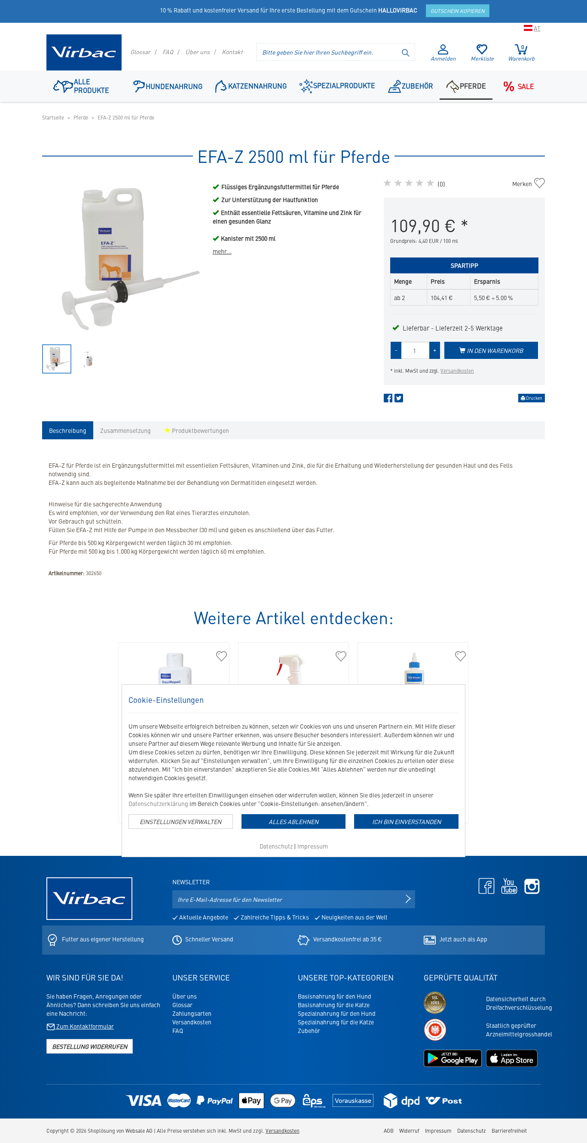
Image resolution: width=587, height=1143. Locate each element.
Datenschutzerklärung (158, 803)
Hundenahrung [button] (174, 86)
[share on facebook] (388, 399)
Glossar (140, 51)
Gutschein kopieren (458, 10)
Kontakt (232, 51)
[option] (123, 259)
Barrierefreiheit (509, 1130)
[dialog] (293, 770)
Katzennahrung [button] (257, 85)
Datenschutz (276, 846)
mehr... (222, 251)
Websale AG (139, 1130)
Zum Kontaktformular (84, 1026)
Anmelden (443, 58)
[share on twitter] (398, 399)
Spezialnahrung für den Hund (337, 1013)
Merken (526, 183)
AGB (389, 1130)
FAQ (167, 51)
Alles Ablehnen (293, 821)
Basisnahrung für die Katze (334, 1004)
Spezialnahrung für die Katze (336, 1021)
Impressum (312, 846)
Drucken (533, 398)
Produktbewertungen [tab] (200, 430)
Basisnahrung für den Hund (334, 996)
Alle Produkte (91, 86)
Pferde (473, 85)
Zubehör (417, 85)
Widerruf (409, 1130)
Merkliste (482, 58)
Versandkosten (457, 370)
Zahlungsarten (191, 1013)
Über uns (197, 51)
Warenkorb (521, 52)
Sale (526, 86)
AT (537, 28)
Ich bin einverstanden (406, 821)
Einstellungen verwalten (180, 821)
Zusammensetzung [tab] (125, 430)
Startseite (53, 117)
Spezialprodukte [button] (344, 85)
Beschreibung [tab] (67, 430)
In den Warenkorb (494, 350)
